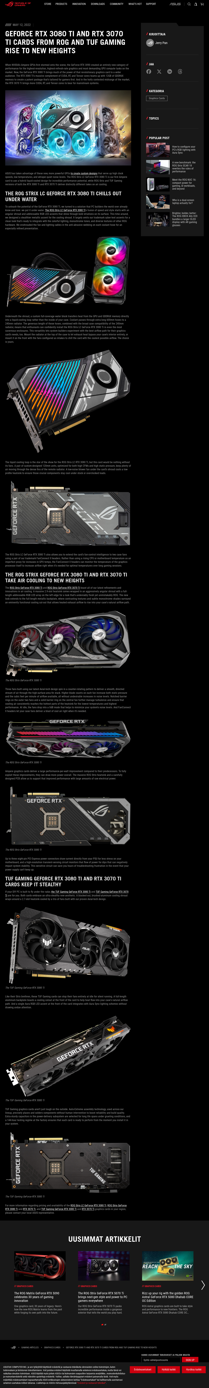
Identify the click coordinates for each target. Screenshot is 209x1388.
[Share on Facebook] (148, 71)
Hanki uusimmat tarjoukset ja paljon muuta (165, 1355)
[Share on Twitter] (159, 71)
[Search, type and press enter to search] (189, 4)
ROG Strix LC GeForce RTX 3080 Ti (88, 1205)
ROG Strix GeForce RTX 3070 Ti (64, 587)
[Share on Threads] (180, 71)
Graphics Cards (157, 98)
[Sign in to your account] (196, 4)
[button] (190, 1360)
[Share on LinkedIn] (169, 71)
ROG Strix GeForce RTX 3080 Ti (26, 587)
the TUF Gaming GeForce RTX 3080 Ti (71, 891)
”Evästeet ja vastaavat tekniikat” (91, 1383)
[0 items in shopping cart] (202, 4)
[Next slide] (203, 1286)
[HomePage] (13, 1347)
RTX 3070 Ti (29, 1209)
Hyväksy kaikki (193, 1369)
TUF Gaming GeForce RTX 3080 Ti (59, 1209)
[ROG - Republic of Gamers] (18, 4)
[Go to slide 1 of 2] (102, 1324)
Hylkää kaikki (169, 1369)
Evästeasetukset (142, 1369)
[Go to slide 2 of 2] (105, 1324)
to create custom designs (84, 173)
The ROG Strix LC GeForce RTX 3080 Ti (65, 210)
